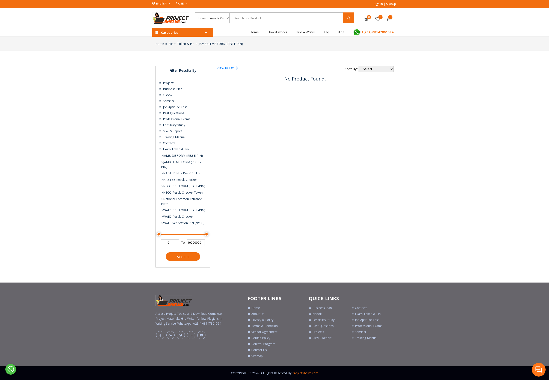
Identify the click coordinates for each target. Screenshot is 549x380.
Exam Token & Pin (181, 44)
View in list (225, 68)
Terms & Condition (264, 326)
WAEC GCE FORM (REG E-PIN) (184, 210)
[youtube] (201, 335)
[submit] (348, 17)
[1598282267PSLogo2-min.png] (170, 17)
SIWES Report (172, 131)
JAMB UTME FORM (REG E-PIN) (221, 44)
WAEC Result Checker (178, 216)
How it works (277, 32)
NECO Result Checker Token (183, 192)
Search (183, 257)
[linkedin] (191, 335)
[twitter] (181, 335)
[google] (170, 335)
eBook (167, 95)
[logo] (173, 300)
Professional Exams (176, 119)
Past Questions (173, 113)
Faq (326, 32)
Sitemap (257, 356)
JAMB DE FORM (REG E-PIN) (183, 156)
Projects (168, 83)
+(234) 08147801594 (377, 32)
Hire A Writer (305, 32)
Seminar (168, 101)
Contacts (168, 143)
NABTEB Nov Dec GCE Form (183, 173)
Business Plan (172, 89)
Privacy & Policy (262, 320)
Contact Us (259, 350)
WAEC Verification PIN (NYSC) (183, 223)
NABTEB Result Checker (180, 180)
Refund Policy (260, 338)
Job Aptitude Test (174, 107)
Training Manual (173, 137)
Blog (341, 32)
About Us (257, 314)
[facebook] (160, 335)
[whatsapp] (10, 368)
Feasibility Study (173, 125)
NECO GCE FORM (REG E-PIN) (184, 186)
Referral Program (263, 344)
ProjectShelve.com (305, 373)
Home (254, 32)
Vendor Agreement (264, 332)
